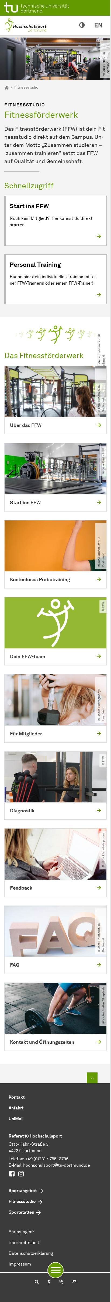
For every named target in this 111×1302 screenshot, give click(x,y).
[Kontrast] (82, 25)
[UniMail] (74, 1282)
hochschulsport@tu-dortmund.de (56, 1165)
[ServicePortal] (61, 1282)
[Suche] (36, 1282)
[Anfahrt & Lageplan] (49, 1282)
